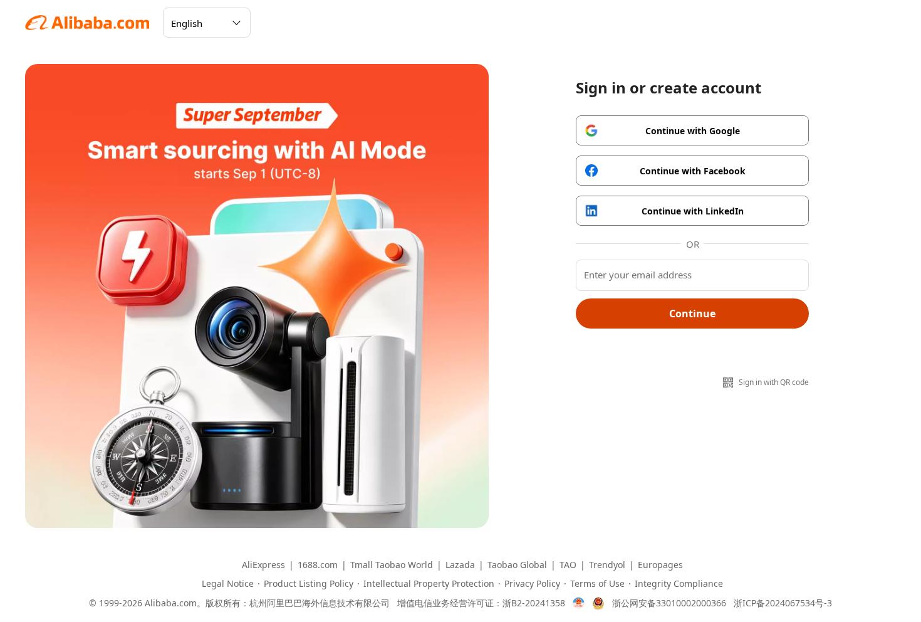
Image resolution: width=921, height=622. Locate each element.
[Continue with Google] (692, 130)
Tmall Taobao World (391, 565)
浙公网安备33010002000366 (669, 603)
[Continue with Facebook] (692, 170)
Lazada (460, 565)
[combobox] (196, 27)
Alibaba (87, 22)
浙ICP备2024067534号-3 (783, 603)
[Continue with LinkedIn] (692, 210)
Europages (660, 565)
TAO (567, 565)
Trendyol (607, 565)
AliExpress (263, 565)
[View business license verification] (579, 603)
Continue (692, 313)
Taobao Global (517, 565)
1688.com (318, 565)
